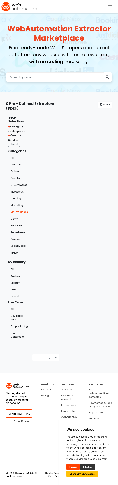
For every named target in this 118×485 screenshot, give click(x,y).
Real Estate (17, 225)
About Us (66, 389)
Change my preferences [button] (82, 474)
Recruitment (18, 232)
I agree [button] (73, 467)
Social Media (18, 246)
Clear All (14, 144)
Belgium (15, 283)
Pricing (45, 395)
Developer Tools (17, 317)
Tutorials (94, 418)
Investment (18, 191)
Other (14, 219)
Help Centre (96, 412)
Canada (15, 296)
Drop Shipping (19, 326)
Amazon (16, 164)
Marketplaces (19, 212)
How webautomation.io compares (99, 393)
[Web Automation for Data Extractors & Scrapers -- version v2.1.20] (19, 6)
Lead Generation (17, 335)
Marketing (17, 205)
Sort (105, 104)
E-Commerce (19, 185)
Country (15, 135)
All (12, 158)
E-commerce (68, 405)
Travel (14, 252)
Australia (16, 276)
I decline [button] (87, 467)
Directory (16, 178)
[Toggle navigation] (110, 7)
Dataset (15, 171)
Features (46, 389)
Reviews (15, 239)
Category (16, 126)
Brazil (14, 289)
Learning (16, 198)
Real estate (68, 411)
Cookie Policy (52, 473)
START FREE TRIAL (19, 414)
